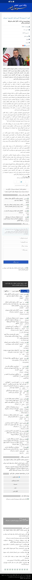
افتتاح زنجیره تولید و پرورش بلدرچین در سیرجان (13, 211)
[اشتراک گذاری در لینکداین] (15, 182)
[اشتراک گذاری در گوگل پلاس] (18, 182)
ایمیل (27, 39)
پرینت (27, 42)
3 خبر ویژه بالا (23, 18)
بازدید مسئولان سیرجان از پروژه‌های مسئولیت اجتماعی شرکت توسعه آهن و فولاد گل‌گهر (13, 218)
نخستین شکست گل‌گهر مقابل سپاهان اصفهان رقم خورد (14, 199)
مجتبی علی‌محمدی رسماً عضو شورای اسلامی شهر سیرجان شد (11, 336)
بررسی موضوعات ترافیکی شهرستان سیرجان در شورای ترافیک (12, 408)
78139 (21, 578)
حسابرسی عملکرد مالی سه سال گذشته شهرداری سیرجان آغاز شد (11, 368)
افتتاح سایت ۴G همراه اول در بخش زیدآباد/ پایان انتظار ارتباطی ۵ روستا (12, 432)
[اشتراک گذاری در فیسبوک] (27, 182)
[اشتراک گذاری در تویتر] (24, 182)
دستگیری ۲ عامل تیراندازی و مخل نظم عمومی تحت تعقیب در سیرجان (11, 424)
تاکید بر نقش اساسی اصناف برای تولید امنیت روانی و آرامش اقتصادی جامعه (13, 205)
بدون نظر (26, 36)
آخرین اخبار (16, 18)
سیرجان (5, 18)
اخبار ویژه (10, 18)
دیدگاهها (7, 291)
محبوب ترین (15, 291)
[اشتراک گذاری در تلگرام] (21, 182)
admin (23, 26)
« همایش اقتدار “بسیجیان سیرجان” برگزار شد (16, 189)
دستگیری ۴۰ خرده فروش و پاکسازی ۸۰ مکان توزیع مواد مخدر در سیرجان (12, 328)
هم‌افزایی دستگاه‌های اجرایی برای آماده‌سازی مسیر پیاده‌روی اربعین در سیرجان (11, 448)
